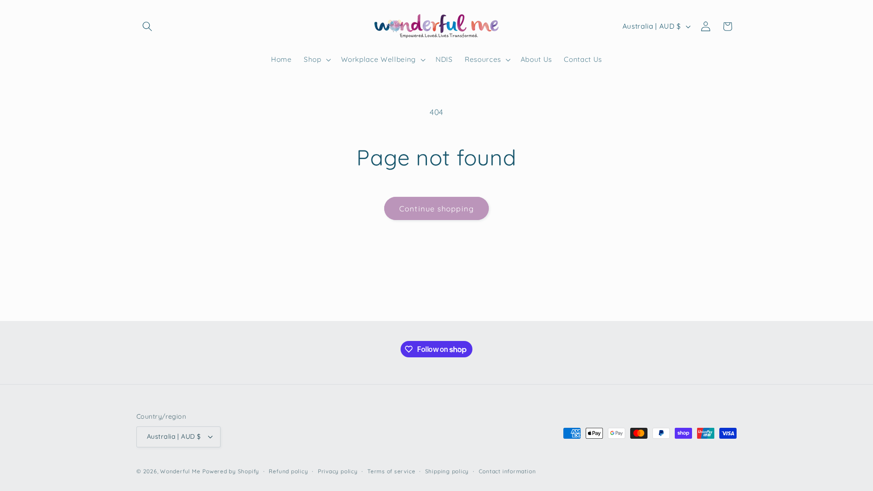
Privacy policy (338, 471)
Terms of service (391, 471)
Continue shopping (436, 208)
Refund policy (288, 471)
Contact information (507, 471)
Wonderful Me (180, 471)
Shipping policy (447, 471)
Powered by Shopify (230, 471)
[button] (147, 26)
